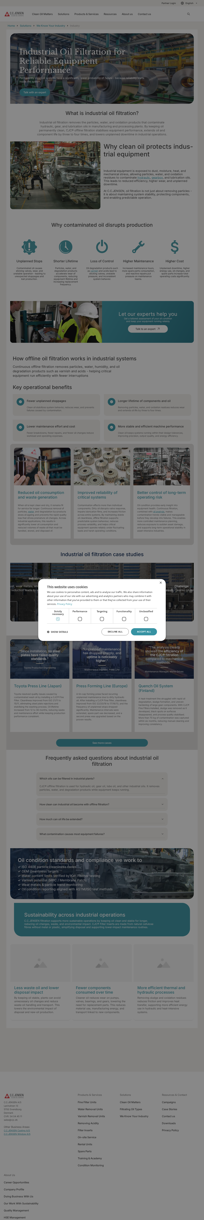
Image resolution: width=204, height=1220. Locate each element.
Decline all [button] (115, 631)
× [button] (160, 583)
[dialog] (102, 610)
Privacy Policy (64, 604)
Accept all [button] (144, 631)
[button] (57, 632)
